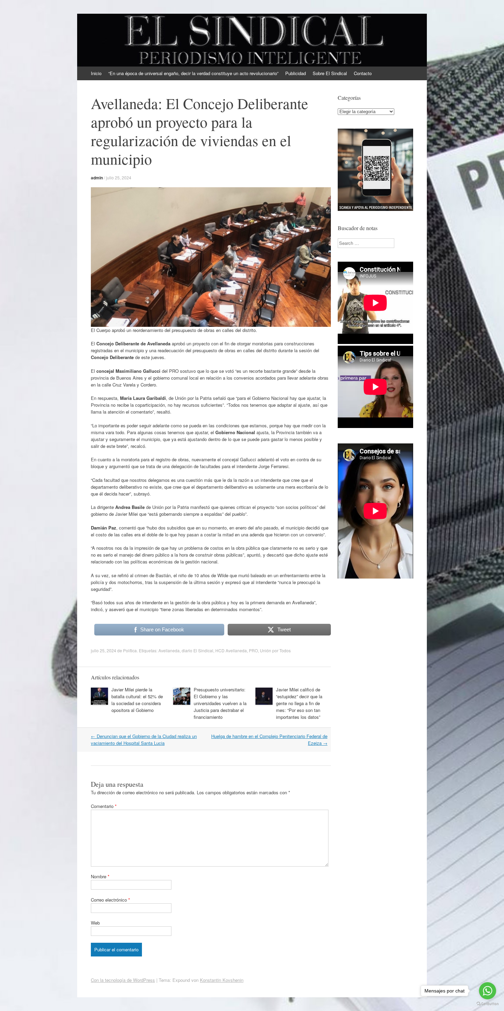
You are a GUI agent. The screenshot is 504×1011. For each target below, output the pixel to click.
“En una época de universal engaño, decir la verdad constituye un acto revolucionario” (193, 73)
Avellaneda (169, 650)
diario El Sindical (197, 650)
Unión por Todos (275, 650)
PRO (253, 650)
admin (97, 178)
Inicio (96, 73)
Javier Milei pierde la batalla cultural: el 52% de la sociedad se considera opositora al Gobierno (137, 699)
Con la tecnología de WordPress (123, 980)
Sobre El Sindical (330, 73)
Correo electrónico (110, 899)
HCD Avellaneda (231, 650)
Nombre (100, 876)
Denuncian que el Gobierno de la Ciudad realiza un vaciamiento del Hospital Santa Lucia (144, 739)
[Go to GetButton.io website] (488, 1004)
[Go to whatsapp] (487, 990)
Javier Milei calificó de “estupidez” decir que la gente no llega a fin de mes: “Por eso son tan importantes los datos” (299, 703)
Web (95, 922)
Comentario (104, 806)
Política (130, 650)
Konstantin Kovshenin (221, 980)
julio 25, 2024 (118, 177)
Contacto (363, 73)
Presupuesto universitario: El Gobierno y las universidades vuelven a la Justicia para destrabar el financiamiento (220, 703)
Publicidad (295, 73)
